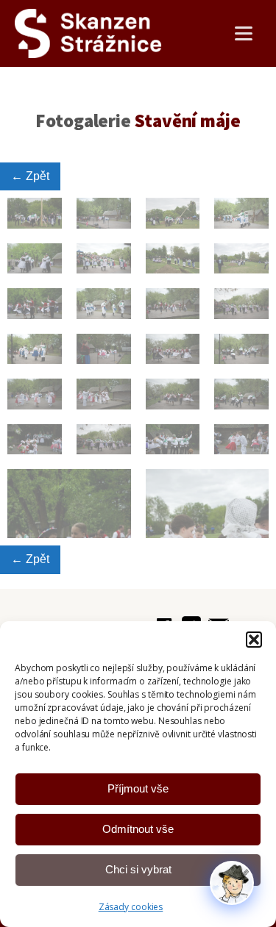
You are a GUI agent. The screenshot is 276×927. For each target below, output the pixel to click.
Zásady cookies (131, 907)
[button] (254, 639)
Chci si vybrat (138, 869)
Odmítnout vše (138, 829)
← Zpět (30, 176)
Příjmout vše (138, 788)
